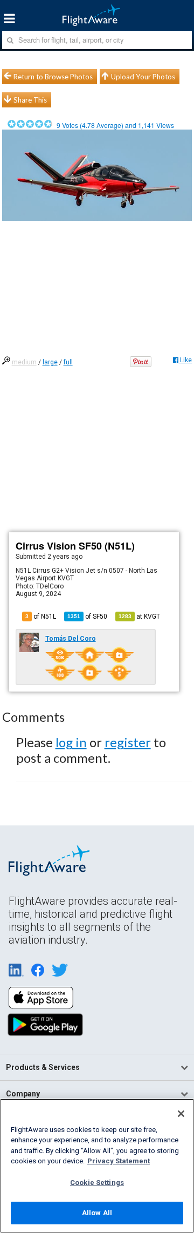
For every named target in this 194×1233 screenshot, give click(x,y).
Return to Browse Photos (53, 76)
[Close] (181, 1114)
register (128, 742)
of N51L (40, 616)
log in (71, 742)
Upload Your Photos (143, 76)
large (50, 362)
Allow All (97, 1213)
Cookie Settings (97, 1182)
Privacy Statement (118, 1161)
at (139, 616)
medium (24, 362)
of (87, 616)
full (68, 362)
